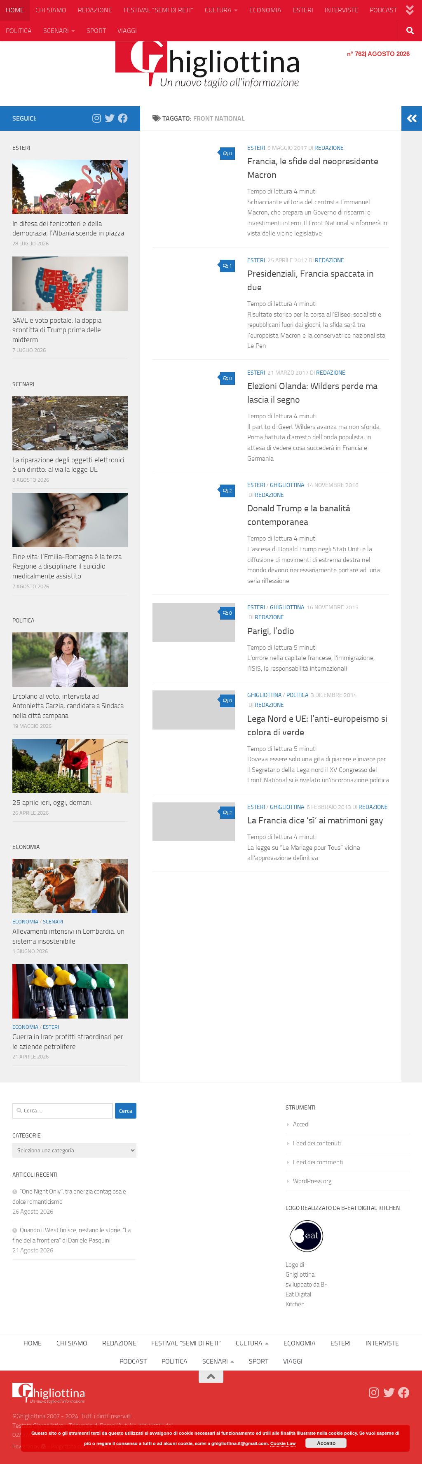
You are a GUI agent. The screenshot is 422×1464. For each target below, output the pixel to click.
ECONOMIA (265, 10)
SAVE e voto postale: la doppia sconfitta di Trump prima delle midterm (56, 330)
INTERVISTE (341, 10)
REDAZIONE (95, 10)
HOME (15, 10)
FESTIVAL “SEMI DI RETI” (158, 10)
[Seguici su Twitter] (110, 118)
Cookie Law (283, 1443)
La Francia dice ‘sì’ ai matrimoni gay (315, 820)
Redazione (329, 148)
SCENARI (56, 31)
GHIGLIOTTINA (287, 485)
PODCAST (383, 10)
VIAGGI (127, 31)
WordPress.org (312, 1181)
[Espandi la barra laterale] (411, 118)
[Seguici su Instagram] (96, 118)
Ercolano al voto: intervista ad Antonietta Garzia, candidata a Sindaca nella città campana (68, 706)
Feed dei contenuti (317, 1143)
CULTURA (218, 10)
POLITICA (19, 31)
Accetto (326, 1443)
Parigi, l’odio (270, 631)
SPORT (96, 31)
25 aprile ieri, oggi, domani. (52, 802)
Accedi (301, 1124)
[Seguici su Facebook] (123, 118)
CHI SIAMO (50, 10)
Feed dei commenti (318, 1162)
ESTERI (303, 10)
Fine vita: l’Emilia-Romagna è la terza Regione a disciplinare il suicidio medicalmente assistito (67, 566)
